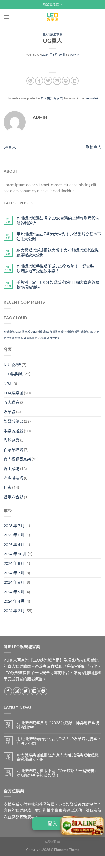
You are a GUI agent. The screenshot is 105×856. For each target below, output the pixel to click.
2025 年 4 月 (14, 544)
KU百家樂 (12, 364)
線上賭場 (11, 468)
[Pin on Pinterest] (66, 81)
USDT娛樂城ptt (40, 331)
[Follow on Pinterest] (43, 691)
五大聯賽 (11, 402)
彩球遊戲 (11, 440)
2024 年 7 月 (14, 573)
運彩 (7, 487)
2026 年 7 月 (14, 525)
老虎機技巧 (13, 478)
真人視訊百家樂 (53, 34)
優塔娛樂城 (67, 331)
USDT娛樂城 (22, 331)
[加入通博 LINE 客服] (82, 826)
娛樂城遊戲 (13, 430)
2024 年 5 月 (14, 591)
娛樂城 (19, 337)
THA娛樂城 (13, 392)
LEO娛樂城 (13, 374)
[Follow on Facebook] (8, 691)
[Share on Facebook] (39, 81)
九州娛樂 (55, 331)
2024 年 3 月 (14, 610)
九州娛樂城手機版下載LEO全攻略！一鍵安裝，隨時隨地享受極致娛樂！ (57, 268)
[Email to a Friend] (57, 81)
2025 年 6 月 (14, 535)
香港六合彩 (53, 337)
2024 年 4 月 (14, 601)
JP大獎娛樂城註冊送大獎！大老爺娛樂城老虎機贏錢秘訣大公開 (57, 252)
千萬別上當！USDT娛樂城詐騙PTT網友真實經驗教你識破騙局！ (57, 284)
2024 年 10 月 (15, 553)
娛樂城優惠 (30, 337)
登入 (52, 824)
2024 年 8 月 (14, 563)
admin (75, 54)
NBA (8, 383)
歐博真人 (93, 147)
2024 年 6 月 (14, 582)
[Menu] (7, 17)
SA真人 (10, 147)
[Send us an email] (35, 691)
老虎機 (42, 337)
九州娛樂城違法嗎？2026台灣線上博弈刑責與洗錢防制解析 (57, 220)
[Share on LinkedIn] (75, 81)
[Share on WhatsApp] (30, 81)
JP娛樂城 (9, 331)
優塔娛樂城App (84, 331)
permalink (92, 98)
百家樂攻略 (13, 449)
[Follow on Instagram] (17, 691)
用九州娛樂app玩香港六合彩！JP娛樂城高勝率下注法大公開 (58, 236)
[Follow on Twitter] (26, 691)
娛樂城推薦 (51, 4)
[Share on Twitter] (48, 81)
